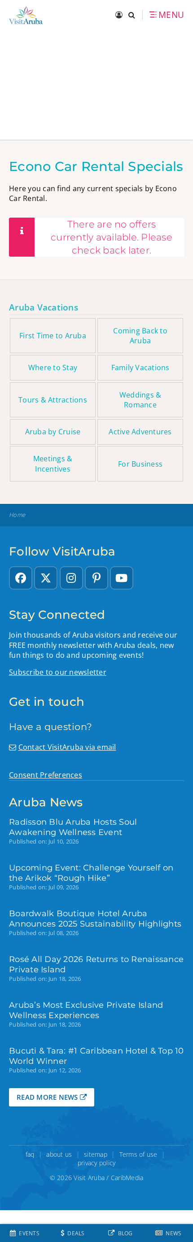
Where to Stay (52, 367)
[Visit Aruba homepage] (26, 15)
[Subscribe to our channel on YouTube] (121, 578)
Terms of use (138, 1154)
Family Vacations (140, 367)
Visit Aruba (89, 1177)
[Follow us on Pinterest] (96, 578)
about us (59, 1154)
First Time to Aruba (52, 336)
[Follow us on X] (45, 578)
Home (17, 515)
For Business (140, 464)
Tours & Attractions (52, 400)
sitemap (95, 1154)
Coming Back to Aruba (140, 335)
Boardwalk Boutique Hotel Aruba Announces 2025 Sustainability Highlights (95, 918)
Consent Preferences (45, 775)
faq (30, 1154)
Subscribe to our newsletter (57, 672)
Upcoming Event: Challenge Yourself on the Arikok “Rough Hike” (91, 873)
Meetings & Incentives (53, 463)
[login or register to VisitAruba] (119, 15)
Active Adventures (140, 432)
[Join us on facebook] (20, 578)
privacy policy (97, 1163)
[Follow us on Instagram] (71, 578)
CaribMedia (127, 1177)
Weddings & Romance (140, 400)
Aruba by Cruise (53, 432)
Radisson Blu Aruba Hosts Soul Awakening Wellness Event (73, 827)
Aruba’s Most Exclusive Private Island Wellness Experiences (86, 1010)
